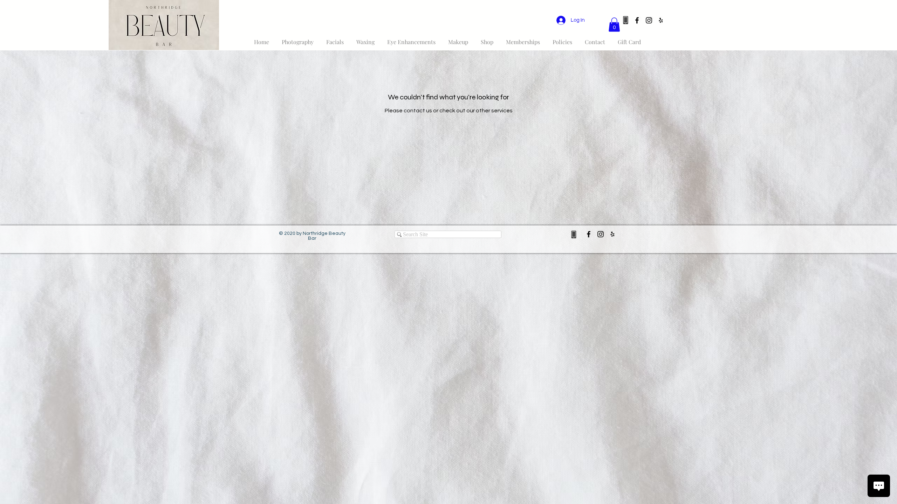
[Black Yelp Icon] (661, 20)
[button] (614, 25)
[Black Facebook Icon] (637, 20)
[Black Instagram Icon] (649, 20)
